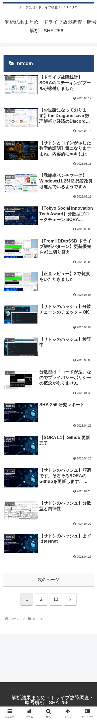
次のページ (48, 579)
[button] (86, 661)
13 (55, 599)
